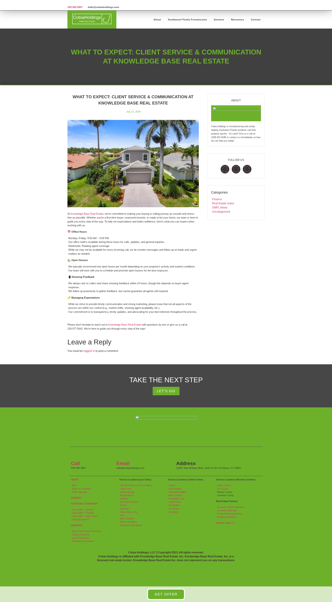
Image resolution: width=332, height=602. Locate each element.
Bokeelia (124, 508)
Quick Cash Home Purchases (87, 531)
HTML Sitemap (79, 492)
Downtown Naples (177, 492)
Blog (74, 485)
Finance (217, 199)
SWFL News (219, 207)
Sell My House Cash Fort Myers (136, 485)
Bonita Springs (127, 492)
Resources (237, 19)
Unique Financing (80, 534)
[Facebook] (225, 169)
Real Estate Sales (223, 203)
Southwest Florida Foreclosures (187, 19)
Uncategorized (221, 211)
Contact (255, 19)
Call (75, 463)
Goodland (173, 512)
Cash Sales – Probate (83, 513)
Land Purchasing (80, 538)
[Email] (120, 454)
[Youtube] (247, 169)
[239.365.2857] (68, 3)
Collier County (224, 485)
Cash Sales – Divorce (83, 509)
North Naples (175, 488)
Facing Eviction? (80, 519)
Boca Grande (126, 518)
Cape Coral (125, 488)
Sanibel (124, 498)
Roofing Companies (227, 517)
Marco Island (175, 495)
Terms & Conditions (81, 488)
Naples (172, 485)
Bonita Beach (127, 495)
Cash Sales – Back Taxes (85, 516)
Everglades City (177, 498)
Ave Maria (174, 508)
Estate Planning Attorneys (230, 513)
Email (123, 463)
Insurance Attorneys (227, 510)
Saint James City (128, 512)
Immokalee (174, 505)
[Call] (75, 454)
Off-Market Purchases (83, 541)
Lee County (222, 488)
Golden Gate (175, 502)
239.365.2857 (75, 7)
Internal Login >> (225, 523)
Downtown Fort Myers (131, 525)
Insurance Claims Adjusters (231, 507)
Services (219, 19)
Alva (122, 515)
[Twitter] (236, 169)
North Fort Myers (128, 522)
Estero (123, 505)
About (157, 19)
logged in (89, 350)
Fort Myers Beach (129, 502)
